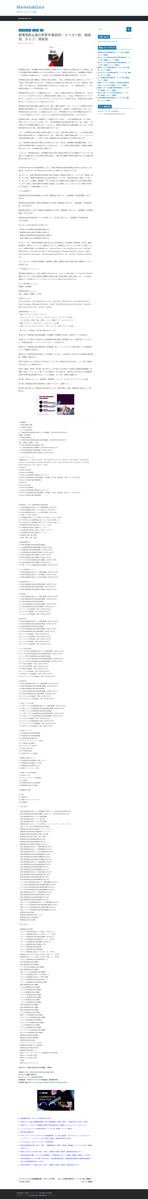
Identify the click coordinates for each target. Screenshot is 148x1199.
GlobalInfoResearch (24, 30)
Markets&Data (30, 7)
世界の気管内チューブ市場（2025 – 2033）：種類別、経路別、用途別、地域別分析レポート (50, 1165)
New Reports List (24, 18)
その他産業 (35, 30)
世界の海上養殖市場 (27, 1132)
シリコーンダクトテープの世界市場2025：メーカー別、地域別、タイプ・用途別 (46, 1129)
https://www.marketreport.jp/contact (53, 1082)
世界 (42, 30)
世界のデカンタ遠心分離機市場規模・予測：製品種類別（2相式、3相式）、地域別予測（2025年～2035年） (55, 1122)
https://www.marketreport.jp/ (108, 41)
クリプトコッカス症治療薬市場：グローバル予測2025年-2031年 (36, 1180)
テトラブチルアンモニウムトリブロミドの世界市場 (37, 1142)
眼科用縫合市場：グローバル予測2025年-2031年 (36, 1118)
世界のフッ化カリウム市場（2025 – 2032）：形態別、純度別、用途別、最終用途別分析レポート (51, 1152)
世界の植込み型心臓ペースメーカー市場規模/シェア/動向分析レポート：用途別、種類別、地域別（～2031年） (56, 1155)
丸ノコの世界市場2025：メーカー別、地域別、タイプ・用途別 (75, 1180)
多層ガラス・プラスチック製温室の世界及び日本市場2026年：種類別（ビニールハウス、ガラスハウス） (54, 1125)
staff (32, 43)
